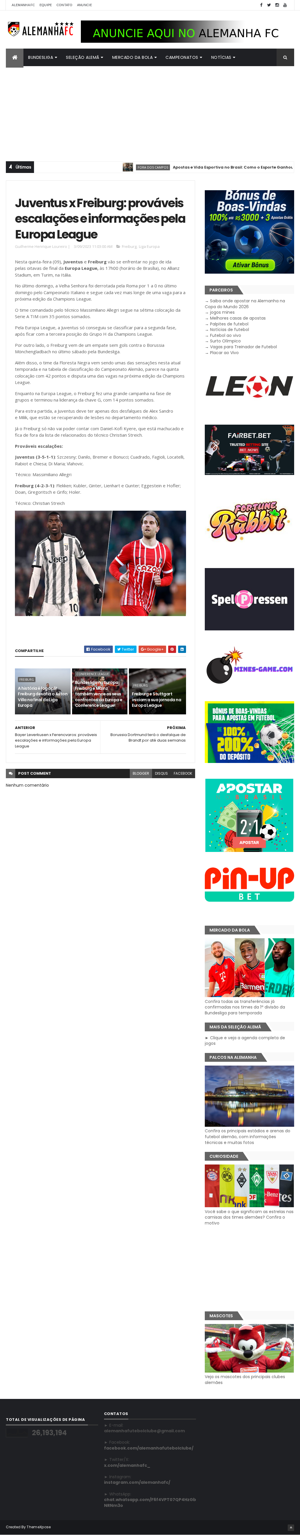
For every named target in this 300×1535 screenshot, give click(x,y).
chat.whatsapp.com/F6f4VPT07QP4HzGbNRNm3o (150, 1502)
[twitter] (269, 5)
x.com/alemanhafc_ (127, 1465)
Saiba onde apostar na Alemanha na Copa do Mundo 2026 (245, 304)
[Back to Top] (291, 1527)
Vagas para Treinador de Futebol (243, 347)
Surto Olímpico (225, 341)
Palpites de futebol (229, 324)
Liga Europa (149, 246)
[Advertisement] (150, 110)
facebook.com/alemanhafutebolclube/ (148, 1448)
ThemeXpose (39, 1526)
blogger (141, 773)
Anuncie (84, 5)
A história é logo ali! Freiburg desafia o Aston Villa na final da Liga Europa (42, 697)
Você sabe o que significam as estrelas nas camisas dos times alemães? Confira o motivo (249, 1217)
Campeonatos (182, 57)
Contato (65, 5)
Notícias (221, 57)
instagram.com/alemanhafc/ (137, 1482)
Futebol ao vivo (225, 335)
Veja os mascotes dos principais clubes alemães (245, 1379)
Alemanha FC (23, 5)
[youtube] (285, 5)
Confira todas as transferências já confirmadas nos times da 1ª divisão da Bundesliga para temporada (245, 1007)
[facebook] (261, 5)
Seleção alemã (82, 57)
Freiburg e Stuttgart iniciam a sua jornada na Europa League (156, 699)
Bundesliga (40, 57)
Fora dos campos (125, 167)
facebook (183, 773)
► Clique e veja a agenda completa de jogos (245, 1041)
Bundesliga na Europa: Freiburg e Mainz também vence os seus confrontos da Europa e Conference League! (98, 694)
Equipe (46, 5)
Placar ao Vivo (224, 353)
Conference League (92, 674)
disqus (161, 773)
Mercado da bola (132, 57)
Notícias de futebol (229, 329)
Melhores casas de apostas (238, 318)
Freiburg (129, 246)
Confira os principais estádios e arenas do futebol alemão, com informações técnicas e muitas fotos (247, 1136)
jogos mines (222, 312)
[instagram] (277, 5)
